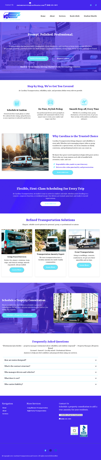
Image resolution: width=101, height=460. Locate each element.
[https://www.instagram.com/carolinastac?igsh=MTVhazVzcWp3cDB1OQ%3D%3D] (91, 5)
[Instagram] (50, 450)
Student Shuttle (90, 16)
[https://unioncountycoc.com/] (74, 431)
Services (62, 16)
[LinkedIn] (55, 450)
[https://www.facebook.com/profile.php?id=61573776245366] (96, 5)
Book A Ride (75, 16)
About (52, 16)
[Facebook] (45, 450)
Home (43, 16)
